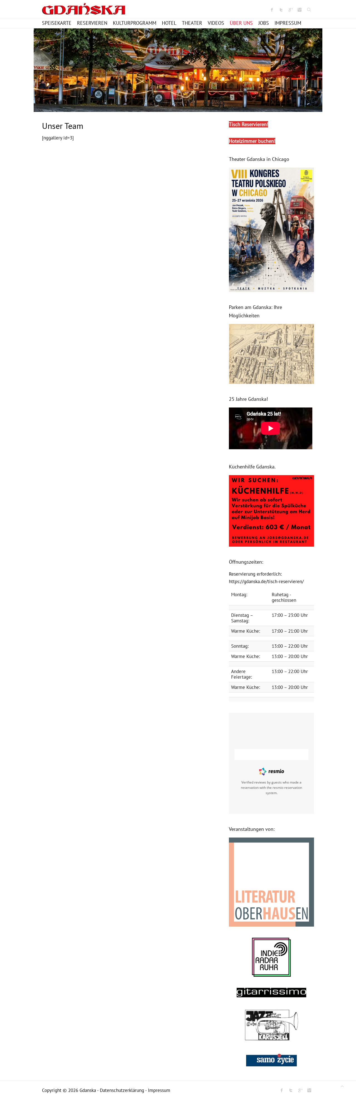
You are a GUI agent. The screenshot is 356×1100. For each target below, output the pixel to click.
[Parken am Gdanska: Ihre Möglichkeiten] (271, 327)
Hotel (169, 23)
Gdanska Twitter (281, 10)
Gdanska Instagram (299, 10)
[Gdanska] (83, 10)
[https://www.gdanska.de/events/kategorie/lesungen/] (271, 840)
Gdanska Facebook (272, 10)
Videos (216, 23)
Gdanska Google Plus (290, 10)
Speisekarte (56, 23)
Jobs (263, 23)
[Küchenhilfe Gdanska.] (271, 478)
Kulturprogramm (134, 23)
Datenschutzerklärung (122, 1090)
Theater (192, 23)
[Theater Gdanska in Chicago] (271, 170)
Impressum (288, 23)
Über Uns (241, 23)
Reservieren (92, 23)
